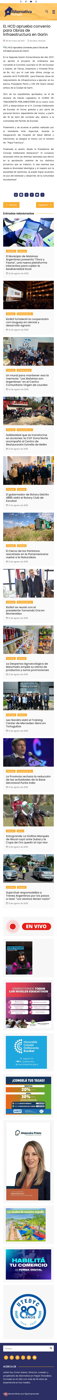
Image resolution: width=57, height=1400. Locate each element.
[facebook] (26, 2)
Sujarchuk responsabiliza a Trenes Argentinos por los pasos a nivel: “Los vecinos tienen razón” (28, 896)
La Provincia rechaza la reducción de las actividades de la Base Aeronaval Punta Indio (28, 780)
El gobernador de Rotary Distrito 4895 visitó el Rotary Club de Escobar (27, 498)
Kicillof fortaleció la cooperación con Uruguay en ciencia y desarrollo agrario (27, 322)
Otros (20, 831)
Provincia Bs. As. (25, 314)
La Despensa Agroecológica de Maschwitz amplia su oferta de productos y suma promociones (27, 667)
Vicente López (24, 370)
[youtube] (31, 2)
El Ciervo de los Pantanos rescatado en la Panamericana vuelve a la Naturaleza (27, 554)
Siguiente (43, 205)
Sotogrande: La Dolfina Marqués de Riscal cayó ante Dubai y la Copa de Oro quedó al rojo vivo (27, 839)
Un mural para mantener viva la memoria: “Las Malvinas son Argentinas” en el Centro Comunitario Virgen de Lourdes (27, 380)
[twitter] (21, 2)
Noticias (41, 40)
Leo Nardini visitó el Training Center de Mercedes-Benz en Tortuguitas (26, 723)
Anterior (13, 205)
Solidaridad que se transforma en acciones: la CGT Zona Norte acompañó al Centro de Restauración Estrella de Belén (27, 439)
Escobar (33, 40)
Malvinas (11, 251)
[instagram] (36, 2)
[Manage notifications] (6, 1394)
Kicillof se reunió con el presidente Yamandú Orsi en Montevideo (25, 610)
